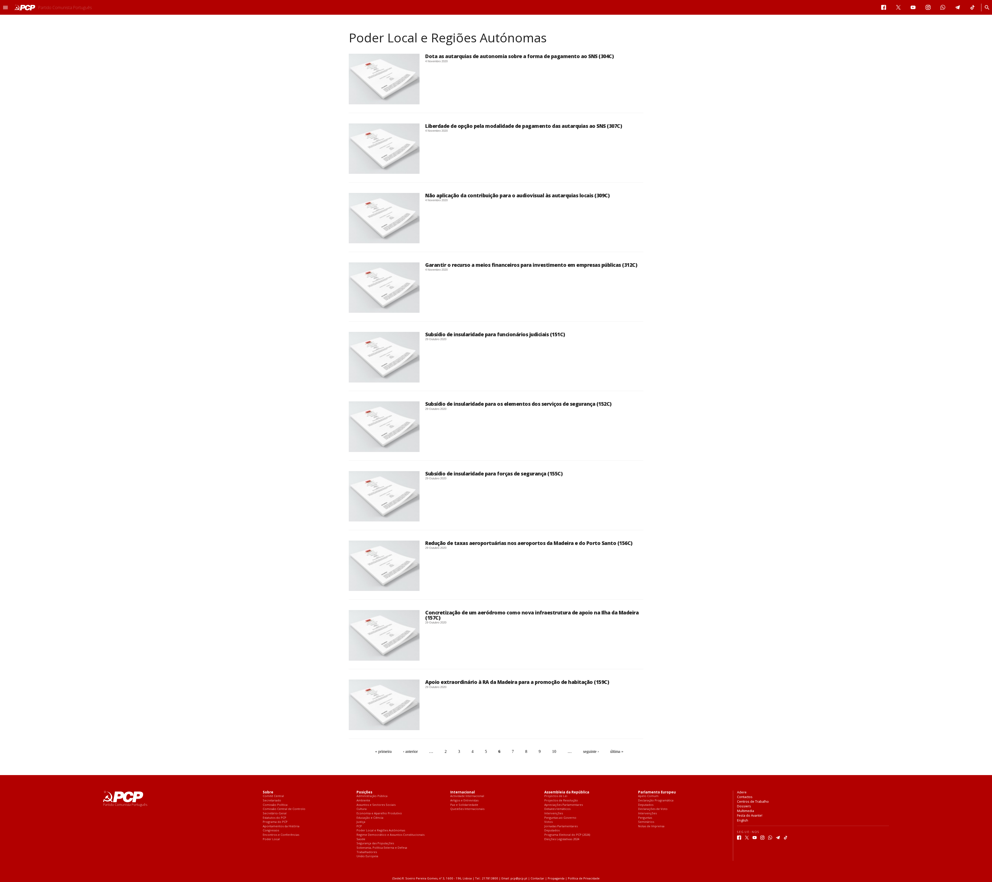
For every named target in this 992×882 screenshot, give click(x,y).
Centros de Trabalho (753, 801)
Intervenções (553, 813)
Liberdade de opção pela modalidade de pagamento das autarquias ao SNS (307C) (523, 125)
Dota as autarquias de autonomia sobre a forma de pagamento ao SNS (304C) (519, 56)
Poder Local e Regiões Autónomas (381, 830)
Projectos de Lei (555, 796)
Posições (364, 792)
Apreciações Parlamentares (563, 804)
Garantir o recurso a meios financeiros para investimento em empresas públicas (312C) (531, 264)
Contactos (745, 796)
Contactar (537, 878)
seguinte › (591, 751)
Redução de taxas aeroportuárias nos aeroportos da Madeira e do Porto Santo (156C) (528, 543)
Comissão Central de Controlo (284, 809)
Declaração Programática (655, 800)
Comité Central (273, 796)
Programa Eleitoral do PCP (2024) (567, 834)
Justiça (361, 822)
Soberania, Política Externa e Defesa (382, 847)
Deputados (552, 830)
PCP (359, 826)
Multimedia (745, 810)
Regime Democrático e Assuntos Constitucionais (390, 834)
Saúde (361, 839)
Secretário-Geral (274, 813)
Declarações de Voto (653, 809)
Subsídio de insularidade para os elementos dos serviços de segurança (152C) (518, 403)
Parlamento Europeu (657, 792)
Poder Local (271, 839)
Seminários (646, 822)
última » (616, 751)
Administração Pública (372, 796)
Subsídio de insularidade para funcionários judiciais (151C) (495, 334)
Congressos (271, 830)
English (742, 820)
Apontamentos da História (281, 826)
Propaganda (556, 878)
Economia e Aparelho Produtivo (379, 813)
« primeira (383, 751)
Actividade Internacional (467, 796)
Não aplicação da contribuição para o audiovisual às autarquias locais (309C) (517, 195)
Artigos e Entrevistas (464, 800)
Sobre (268, 792)
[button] (5, 7)
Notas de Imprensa (651, 826)
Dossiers (744, 806)
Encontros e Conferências (281, 834)
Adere (742, 792)
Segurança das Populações (375, 843)
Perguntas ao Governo (560, 817)
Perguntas (645, 817)
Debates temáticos (557, 809)
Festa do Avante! (749, 815)
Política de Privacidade (584, 878)
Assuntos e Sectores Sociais (376, 804)
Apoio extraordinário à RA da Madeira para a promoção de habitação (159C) (517, 681)
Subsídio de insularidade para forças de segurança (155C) (493, 473)
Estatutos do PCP (274, 817)
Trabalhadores (367, 852)
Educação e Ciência (370, 817)
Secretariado (272, 800)
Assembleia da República (566, 792)
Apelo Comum (648, 796)
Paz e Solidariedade (464, 804)
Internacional (462, 792)
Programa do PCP (275, 822)
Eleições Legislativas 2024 (561, 839)
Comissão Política (275, 804)
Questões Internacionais (467, 809)
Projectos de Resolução (561, 800)
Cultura (362, 809)
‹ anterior (410, 751)
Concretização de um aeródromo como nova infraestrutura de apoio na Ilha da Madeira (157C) (532, 615)
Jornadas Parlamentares (561, 826)
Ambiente (363, 800)
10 (554, 751)
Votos (548, 822)
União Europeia (367, 856)
